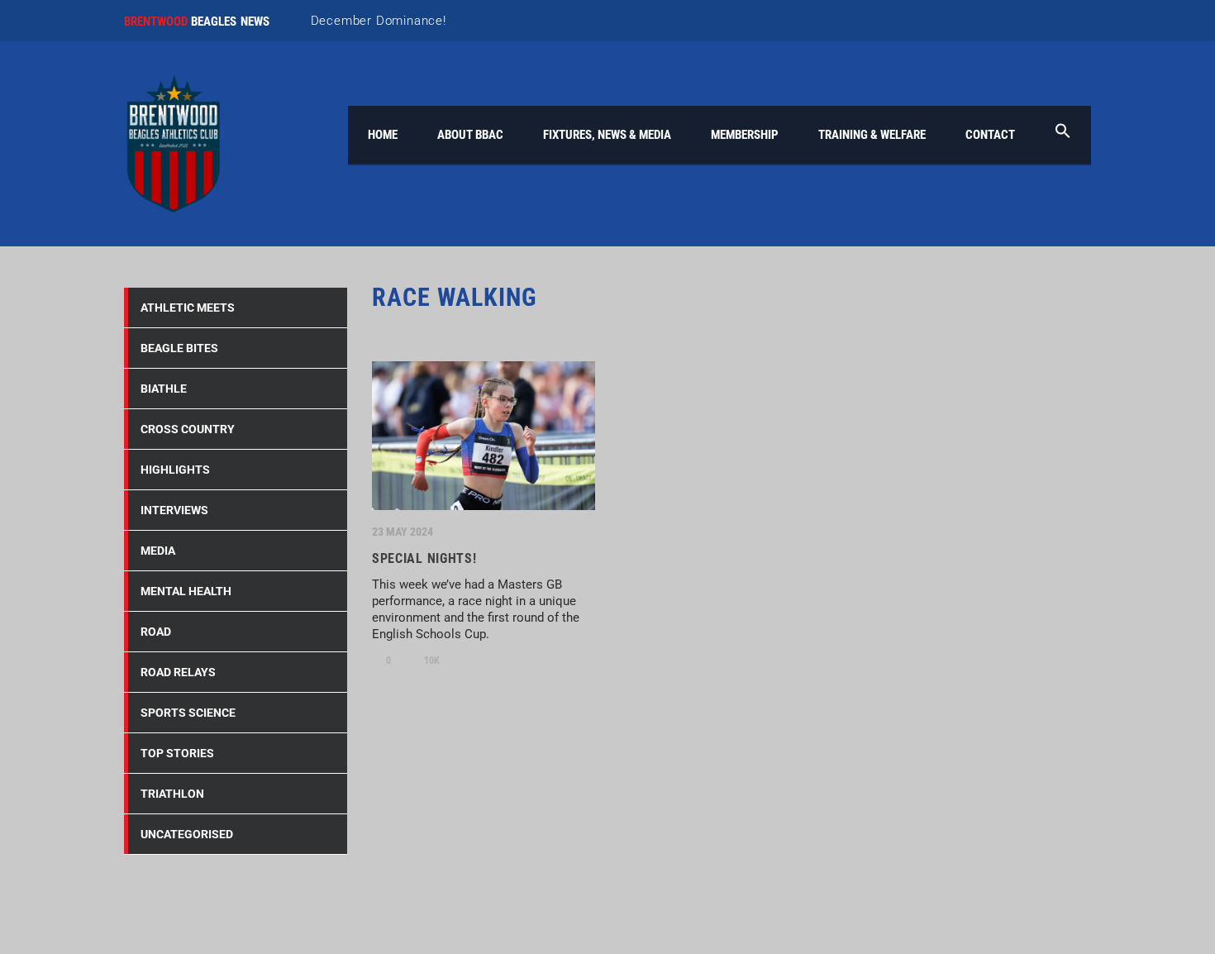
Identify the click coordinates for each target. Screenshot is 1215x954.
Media (158, 550)
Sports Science (188, 712)
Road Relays (178, 672)
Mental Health (186, 591)
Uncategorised (187, 834)
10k (431, 660)
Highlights (175, 469)
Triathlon (172, 793)
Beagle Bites (179, 348)
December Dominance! (378, 20)
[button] (1063, 135)
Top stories (177, 753)
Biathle (164, 388)
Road (156, 631)
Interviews (174, 510)
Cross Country (188, 429)
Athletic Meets (188, 307)
